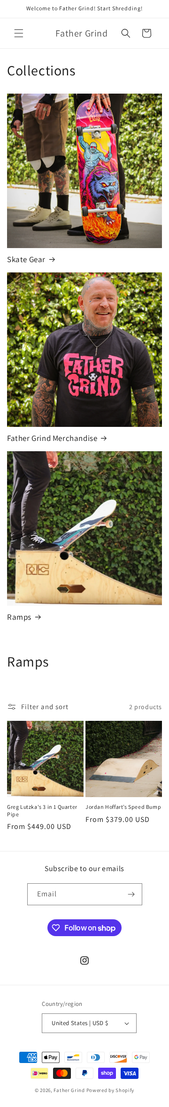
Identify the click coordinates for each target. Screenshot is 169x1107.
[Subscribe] (131, 894)
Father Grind (69, 1090)
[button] (18, 33)
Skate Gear (26, 259)
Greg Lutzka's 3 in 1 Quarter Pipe (42, 810)
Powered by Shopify (110, 1090)
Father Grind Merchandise (52, 438)
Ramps (19, 617)
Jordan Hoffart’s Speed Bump (123, 806)
